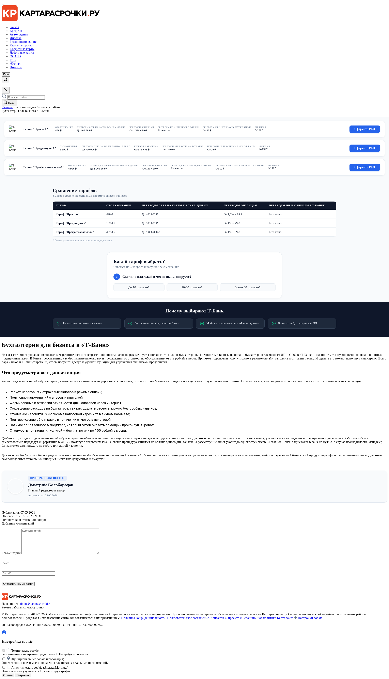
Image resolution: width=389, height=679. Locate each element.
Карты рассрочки (22, 45)
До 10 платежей (139, 287)
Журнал (15, 63)
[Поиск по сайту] (5, 80)
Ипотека (15, 38)
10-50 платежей (192, 287)
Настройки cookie (309, 618)
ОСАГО (15, 56)
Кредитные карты (22, 49)
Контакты (217, 618)
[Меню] (3, 4)
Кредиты (16, 30)
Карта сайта (285, 618)
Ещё (6, 74)
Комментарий (11, 553)
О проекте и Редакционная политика (250, 618)
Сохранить (23, 675)
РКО (13, 60)
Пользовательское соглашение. (188, 618)
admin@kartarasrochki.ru (35, 603)
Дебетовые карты (22, 52)
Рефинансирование (23, 41)
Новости (16, 67)
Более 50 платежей (248, 287)
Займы (14, 27)
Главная (7, 107)
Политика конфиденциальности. (143, 618)
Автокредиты (19, 34)
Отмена (8, 675)
